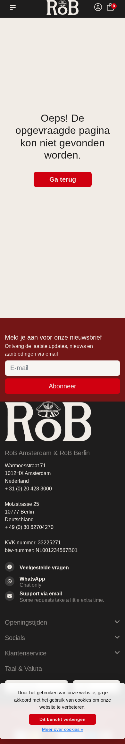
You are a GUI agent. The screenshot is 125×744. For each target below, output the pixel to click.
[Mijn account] (98, 8)
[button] (14, 7)
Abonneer (62, 386)
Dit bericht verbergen (62, 719)
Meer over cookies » (62, 729)
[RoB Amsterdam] (62, 7)
